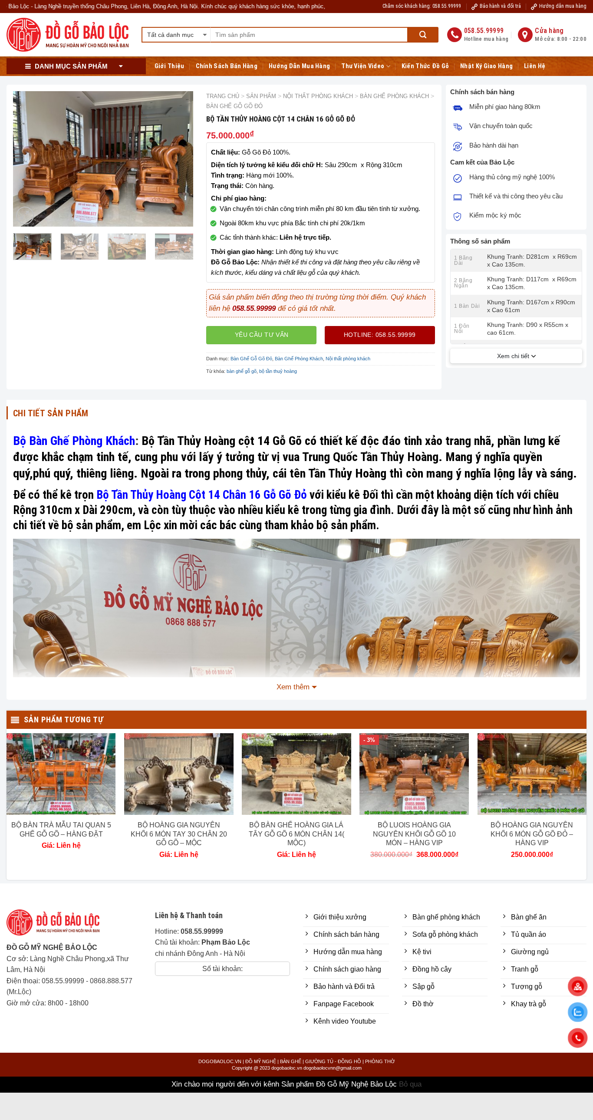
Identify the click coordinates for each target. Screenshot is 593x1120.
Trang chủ (222, 96)
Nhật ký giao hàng (486, 66)
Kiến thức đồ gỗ (425, 66)
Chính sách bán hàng (227, 66)
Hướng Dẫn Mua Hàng (299, 66)
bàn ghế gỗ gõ (242, 371)
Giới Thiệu (169, 66)
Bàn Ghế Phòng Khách (394, 96)
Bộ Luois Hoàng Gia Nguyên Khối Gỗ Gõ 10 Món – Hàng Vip (414, 834)
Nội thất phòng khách (318, 96)
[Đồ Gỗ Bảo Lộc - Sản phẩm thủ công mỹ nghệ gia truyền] (67, 35)
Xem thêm (293, 687)
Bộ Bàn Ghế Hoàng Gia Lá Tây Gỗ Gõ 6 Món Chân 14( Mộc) (296, 834)
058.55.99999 (63, 981)
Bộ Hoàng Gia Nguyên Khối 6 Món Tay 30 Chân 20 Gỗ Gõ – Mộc (179, 834)
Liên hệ (534, 66)
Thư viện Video (362, 66)
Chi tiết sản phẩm (51, 413)
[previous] (27, 158)
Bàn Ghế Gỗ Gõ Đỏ (234, 106)
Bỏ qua (410, 1084)
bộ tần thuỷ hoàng (278, 371)
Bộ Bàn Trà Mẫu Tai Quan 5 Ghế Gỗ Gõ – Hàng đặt (61, 829)
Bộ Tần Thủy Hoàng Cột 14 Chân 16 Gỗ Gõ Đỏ (201, 495)
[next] (179, 158)
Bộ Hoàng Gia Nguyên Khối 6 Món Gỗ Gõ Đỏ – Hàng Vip (532, 834)
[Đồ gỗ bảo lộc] (59, 925)
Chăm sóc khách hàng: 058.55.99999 (421, 6)
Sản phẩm (261, 96)
